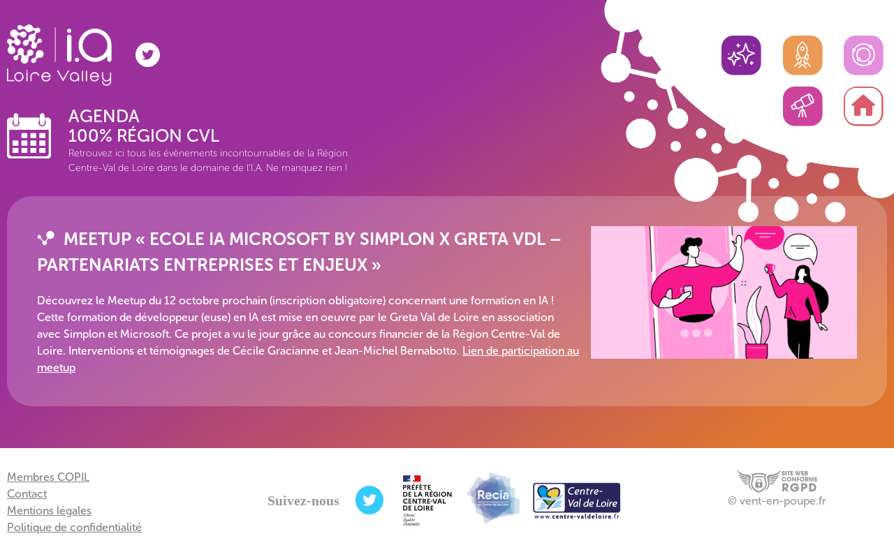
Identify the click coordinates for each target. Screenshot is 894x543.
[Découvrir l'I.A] (741, 56)
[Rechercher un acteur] (802, 107)
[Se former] (863, 56)
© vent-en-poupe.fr (777, 500)
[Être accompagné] (802, 56)
